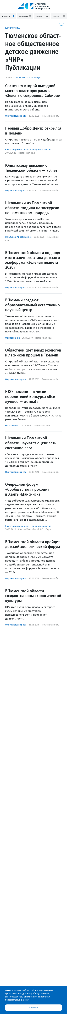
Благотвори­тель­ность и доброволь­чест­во (28, 149)
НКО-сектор (11, 425)
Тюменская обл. (50, 116)
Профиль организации (28, 77)
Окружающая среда (15, 116)
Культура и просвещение (18, 237)
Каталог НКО (12, 27)
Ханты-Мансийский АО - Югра (34, 529)
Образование (12, 338)
